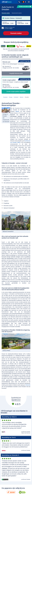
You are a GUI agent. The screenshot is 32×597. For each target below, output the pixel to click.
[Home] (6, 1)
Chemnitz (28, 385)
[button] (19, 2)
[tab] (6, 13)
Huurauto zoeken (16, 33)
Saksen (17, 111)
